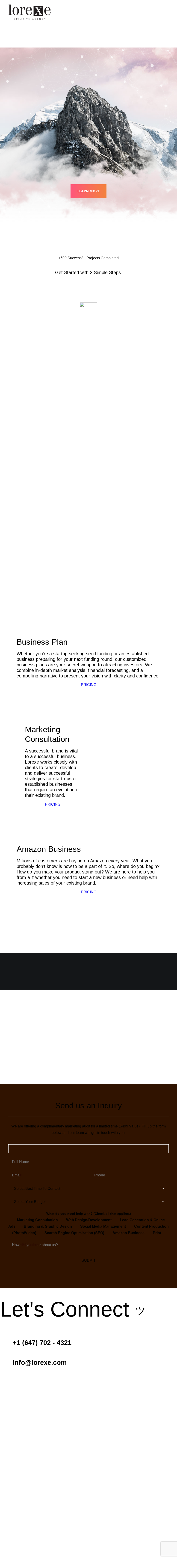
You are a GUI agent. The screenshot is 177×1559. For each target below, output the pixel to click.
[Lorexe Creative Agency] (29, 11)
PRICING (52, 454)
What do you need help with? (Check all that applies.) (88, 1213)
